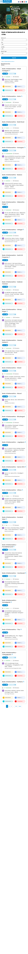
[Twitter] (22, 2)
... (13, 706)
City (2, 42)
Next (20, 706)
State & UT (3, 38)
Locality (2, 47)
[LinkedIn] (26, 2)
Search (14, 58)
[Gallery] (14, 18)
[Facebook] (18, 2)
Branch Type (4, 51)
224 (16, 706)
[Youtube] (24, 2)
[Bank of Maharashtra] (6, 2)
